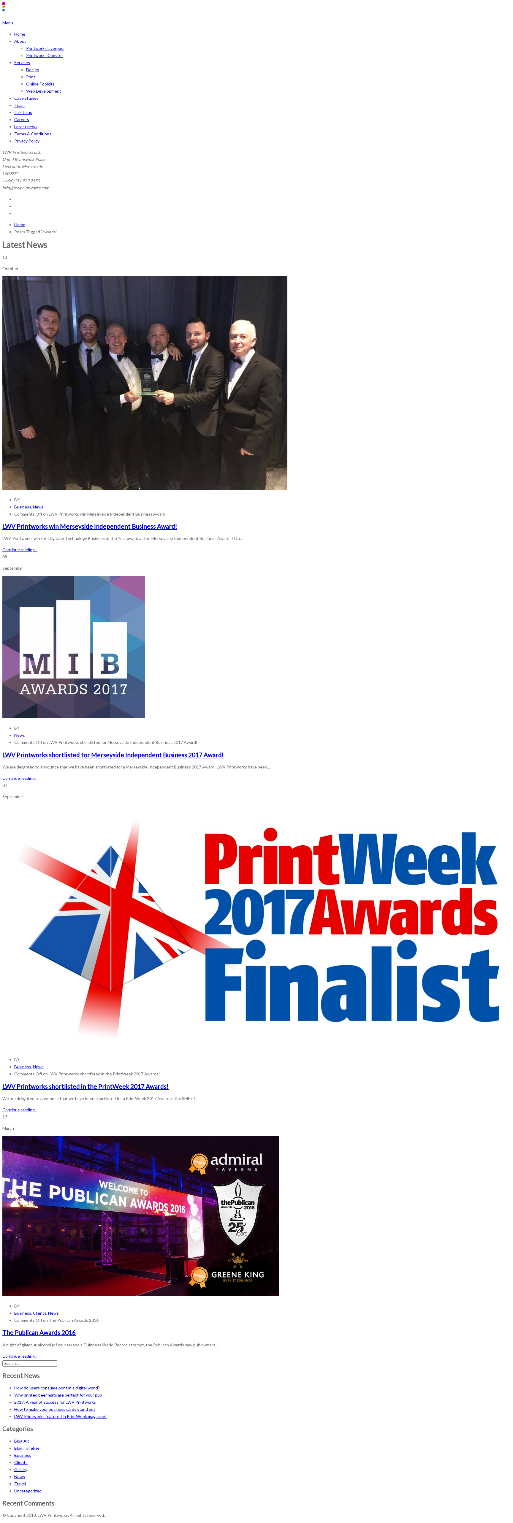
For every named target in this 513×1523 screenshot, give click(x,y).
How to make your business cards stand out (54, 1409)
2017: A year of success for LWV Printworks (55, 1402)
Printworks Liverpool (45, 48)
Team (19, 105)
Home (19, 34)
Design (32, 69)
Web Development (43, 90)
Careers (21, 119)
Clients (39, 1313)
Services (22, 62)
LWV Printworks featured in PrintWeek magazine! (60, 1416)
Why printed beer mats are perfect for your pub (58, 1394)
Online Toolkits (40, 83)
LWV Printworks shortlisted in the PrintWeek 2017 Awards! (85, 1086)
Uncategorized (28, 1490)
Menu (7, 22)
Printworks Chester (44, 55)
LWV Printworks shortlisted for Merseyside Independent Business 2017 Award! (113, 754)
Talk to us (23, 112)
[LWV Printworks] (34, 15)
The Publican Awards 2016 (39, 1332)
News (38, 506)
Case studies (26, 98)
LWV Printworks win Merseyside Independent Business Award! (89, 526)
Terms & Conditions (32, 133)
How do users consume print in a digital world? (57, 1387)
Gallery (20, 1469)
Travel (20, 1483)
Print (30, 76)
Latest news (25, 126)
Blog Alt (21, 1440)
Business (22, 506)
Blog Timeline (26, 1448)
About (20, 41)
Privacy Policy (26, 140)
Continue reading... (19, 549)
